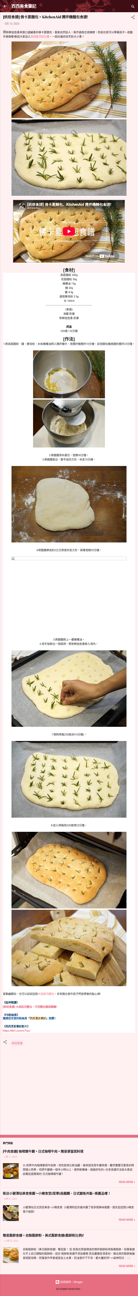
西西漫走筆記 (38, 1018)
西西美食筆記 (24, 6)
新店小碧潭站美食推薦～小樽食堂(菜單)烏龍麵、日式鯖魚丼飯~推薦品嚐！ (57, 1193)
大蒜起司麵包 (46, 994)
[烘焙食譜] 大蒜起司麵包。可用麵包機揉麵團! (30, 1006)
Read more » (127, 1182)
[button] (133, 18)
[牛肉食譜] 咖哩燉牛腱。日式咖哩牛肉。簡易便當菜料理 (43, 1151)
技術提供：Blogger (71, 1282)
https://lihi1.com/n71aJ (16, 1030)
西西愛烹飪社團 (40, 36)
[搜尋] (133, 7)
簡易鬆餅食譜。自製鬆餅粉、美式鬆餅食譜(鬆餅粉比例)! (43, 1235)
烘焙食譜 (17, 1043)
